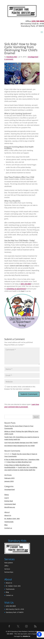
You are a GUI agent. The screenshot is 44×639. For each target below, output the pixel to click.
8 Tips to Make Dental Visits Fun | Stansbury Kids (21, 459)
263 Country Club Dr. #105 (15, 609)
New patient (8, 563)
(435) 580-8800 (37, 21)
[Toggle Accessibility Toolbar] (39, 634)
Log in (6, 498)
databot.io (26, 636)
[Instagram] (26, 627)
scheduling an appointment (16, 289)
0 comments (8, 59)
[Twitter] (18, 626)
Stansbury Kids (11, 57)
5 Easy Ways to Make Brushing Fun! (19, 462)
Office (6, 566)
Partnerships (8, 572)
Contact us (8, 528)
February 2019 (9, 478)
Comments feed (10, 504)
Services (7, 569)
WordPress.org (9, 507)
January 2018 (9, 481)
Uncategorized (33, 57)
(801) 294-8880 (26, 284)
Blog (5, 525)
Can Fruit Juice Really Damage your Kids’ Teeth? (21, 443)
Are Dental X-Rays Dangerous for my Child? (19, 446)
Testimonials (8, 522)
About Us (7, 515)
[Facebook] (9, 627)
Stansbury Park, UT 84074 (14, 612)
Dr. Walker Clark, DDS (12, 519)
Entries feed (8, 501)
